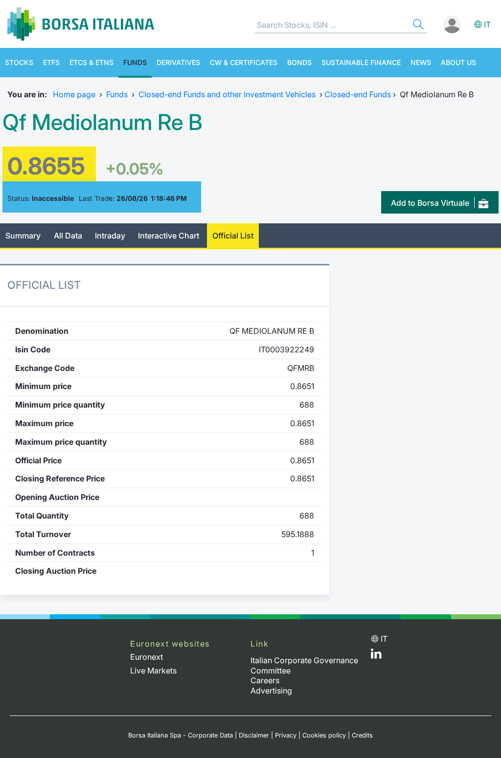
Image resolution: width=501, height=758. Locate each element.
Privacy (285, 735)
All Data (68, 235)
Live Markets (153, 670)
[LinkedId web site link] (376, 656)
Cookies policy (324, 735)
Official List (232, 235)
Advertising (271, 690)
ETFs (51, 62)
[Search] (417, 25)
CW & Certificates (243, 62)
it (487, 24)
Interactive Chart (168, 235)
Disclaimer (254, 735)
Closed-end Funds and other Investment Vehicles (227, 94)
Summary (23, 235)
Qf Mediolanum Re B (102, 122)
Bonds (299, 62)
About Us (458, 62)
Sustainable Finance (361, 62)
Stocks (19, 62)
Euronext (146, 657)
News (420, 62)
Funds (135, 62)
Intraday (110, 235)
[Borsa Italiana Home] (80, 24)
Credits (362, 735)
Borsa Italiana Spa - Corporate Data (180, 735)
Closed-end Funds (357, 94)
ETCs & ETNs (91, 62)
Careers (264, 680)
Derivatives (178, 62)
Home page (74, 94)
